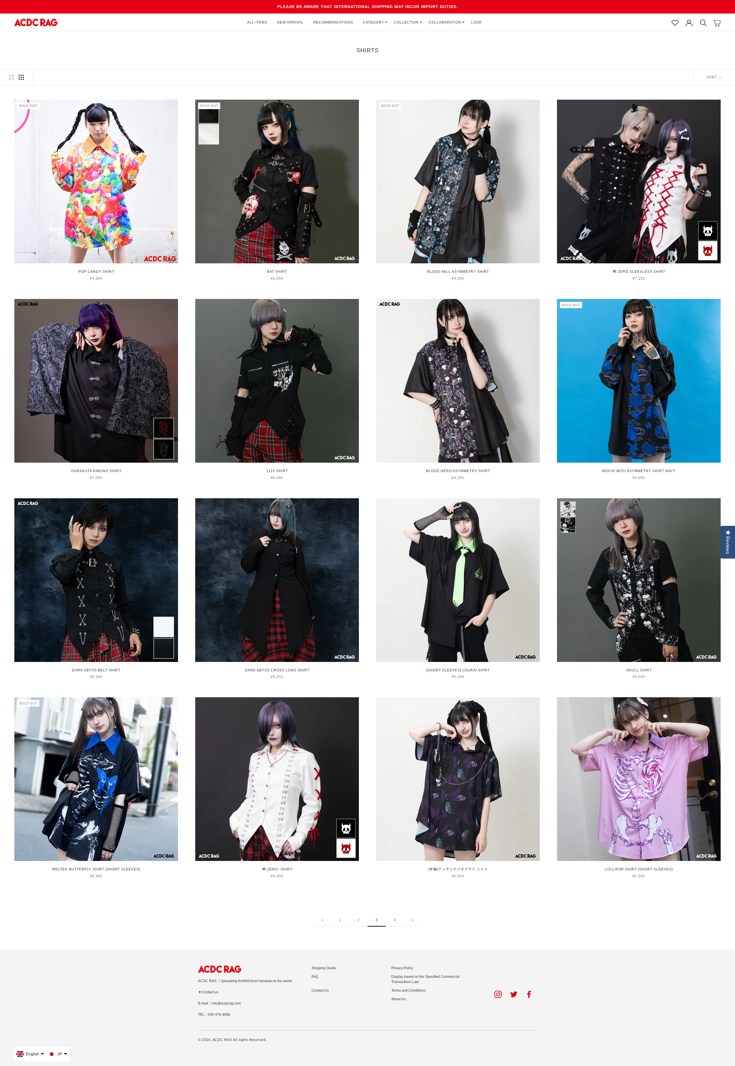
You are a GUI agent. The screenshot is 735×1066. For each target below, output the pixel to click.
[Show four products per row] (21, 77)
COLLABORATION (445, 22)
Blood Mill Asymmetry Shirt (458, 272)
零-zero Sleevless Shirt (639, 272)
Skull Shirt (639, 670)
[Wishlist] (675, 22)
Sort (712, 77)
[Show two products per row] (11, 77)
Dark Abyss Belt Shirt (96, 670)
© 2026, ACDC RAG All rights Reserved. (232, 1040)
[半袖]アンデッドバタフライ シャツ (458, 869)
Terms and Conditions (408, 990)
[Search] (703, 22)
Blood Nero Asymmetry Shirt (458, 471)
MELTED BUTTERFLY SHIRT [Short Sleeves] (96, 869)
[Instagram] (498, 994)
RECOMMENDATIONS (333, 22)
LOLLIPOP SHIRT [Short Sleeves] (639, 869)
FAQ (315, 977)
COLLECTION (406, 22)
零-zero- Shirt (277, 869)
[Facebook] (530, 994)
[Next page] (412, 920)
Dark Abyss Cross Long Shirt (277, 670)
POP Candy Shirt (96, 272)
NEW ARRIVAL (290, 22)
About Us (398, 999)
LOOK (476, 22)
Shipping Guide (324, 968)
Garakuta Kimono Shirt (96, 471)
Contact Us (320, 990)
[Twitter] (513, 994)
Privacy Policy (402, 968)
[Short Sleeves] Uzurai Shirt (458, 670)
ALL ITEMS (257, 22)
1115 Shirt (277, 471)
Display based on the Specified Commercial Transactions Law (425, 979)
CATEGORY (373, 22)
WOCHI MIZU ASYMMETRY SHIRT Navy (639, 471)
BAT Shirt (277, 272)
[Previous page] (322, 920)
